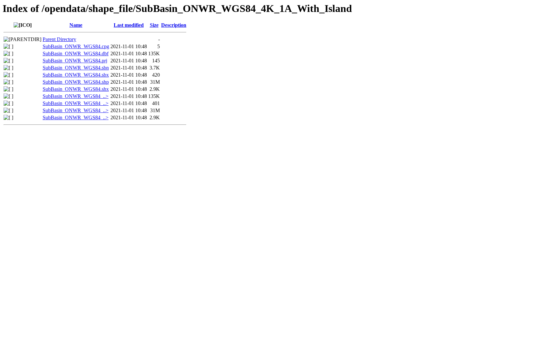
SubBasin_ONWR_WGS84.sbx (76, 75)
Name (75, 25)
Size (154, 25)
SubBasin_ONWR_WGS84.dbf (75, 53)
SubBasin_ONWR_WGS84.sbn (76, 67)
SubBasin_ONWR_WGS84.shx (76, 89)
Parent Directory (59, 39)
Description (173, 25)
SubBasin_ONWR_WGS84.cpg (76, 46)
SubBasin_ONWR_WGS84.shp (76, 82)
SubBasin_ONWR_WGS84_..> (75, 96)
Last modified (129, 25)
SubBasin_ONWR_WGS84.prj (75, 60)
